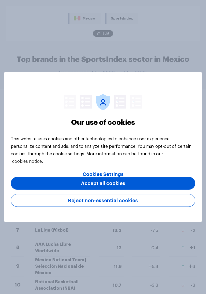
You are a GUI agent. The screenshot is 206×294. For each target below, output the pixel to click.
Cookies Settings (103, 174)
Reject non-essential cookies (103, 200)
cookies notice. (27, 161)
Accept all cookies (103, 183)
